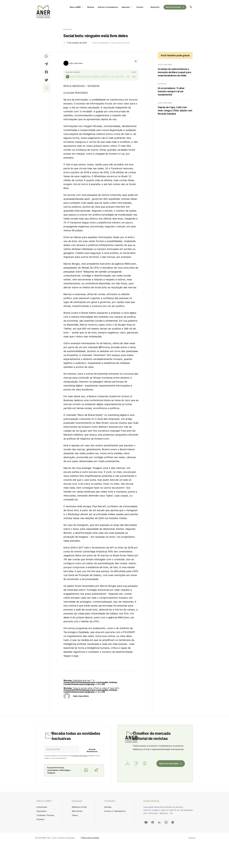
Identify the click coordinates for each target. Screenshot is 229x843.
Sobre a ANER (75, 7)
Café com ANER (165, 64)
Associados (41, 811)
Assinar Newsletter (92, 750)
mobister (191, 838)
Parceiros (40, 819)
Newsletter (155, 7)
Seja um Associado (173, 7)
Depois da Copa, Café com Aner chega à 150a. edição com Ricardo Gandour (175, 110)
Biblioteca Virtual (79, 807)
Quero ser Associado (168, 763)
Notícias (90, 7)
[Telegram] (96, 770)
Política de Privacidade (80, 756)
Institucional (41, 807)
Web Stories (77, 811)
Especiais (126, 7)
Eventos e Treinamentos (108, 7)
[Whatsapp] (86, 770)
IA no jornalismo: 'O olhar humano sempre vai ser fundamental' (171, 91)
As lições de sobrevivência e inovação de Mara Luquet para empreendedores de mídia (174, 72)
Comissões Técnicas (45, 815)
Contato (139, 7)
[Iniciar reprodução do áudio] (67, 76)
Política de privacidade (90, 838)
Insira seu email (53, 749)
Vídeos (75, 815)
